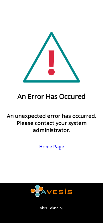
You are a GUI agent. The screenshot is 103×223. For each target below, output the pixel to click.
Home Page (51, 147)
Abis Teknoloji (52, 208)
